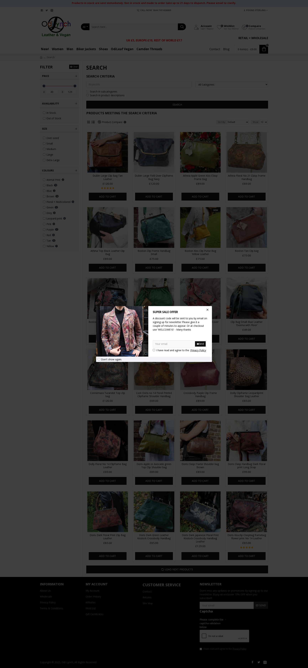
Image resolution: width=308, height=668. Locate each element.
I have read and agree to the (181, 350)
